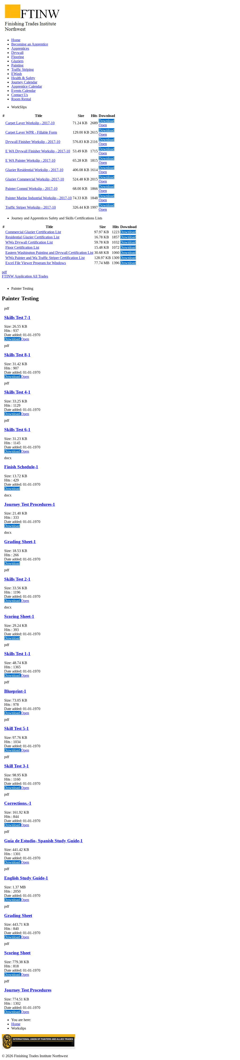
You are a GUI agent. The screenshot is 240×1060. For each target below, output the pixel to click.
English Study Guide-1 (26, 878)
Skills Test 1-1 (17, 653)
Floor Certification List (22, 247)
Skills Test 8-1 (17, 354)
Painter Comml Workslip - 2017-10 (31, 189)
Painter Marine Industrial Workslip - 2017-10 (38, 198)
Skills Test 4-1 (17, 392)
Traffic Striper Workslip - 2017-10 (30, 207)
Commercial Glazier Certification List (33, 232)
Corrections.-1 (17, 803)
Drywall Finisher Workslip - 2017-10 (32, 142)
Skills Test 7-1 (17, 317)
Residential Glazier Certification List (32, 237)
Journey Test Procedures (27, 990)
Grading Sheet (18, 915)
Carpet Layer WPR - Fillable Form (31, 132)
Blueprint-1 (15, 691)
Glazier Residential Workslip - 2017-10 (34, 170)
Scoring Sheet (17, 952)
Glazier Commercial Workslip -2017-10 (34, 179)
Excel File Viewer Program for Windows (35, 263)
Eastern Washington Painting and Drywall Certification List (49, 253)
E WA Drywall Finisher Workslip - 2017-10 (37, 151)
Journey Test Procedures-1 (29, 504)
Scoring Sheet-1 (19, 616)
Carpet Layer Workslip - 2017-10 (30, 123)
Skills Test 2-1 (17, 579)
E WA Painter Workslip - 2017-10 (30, 160)
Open (103, 125)
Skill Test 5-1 (16, 728)
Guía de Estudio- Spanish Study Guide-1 (43, 840)
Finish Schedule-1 (21, 466)
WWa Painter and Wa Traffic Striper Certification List (45, 258)
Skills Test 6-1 (17, 429)
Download (106, 121)
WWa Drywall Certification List (29, 242)
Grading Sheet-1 (20, 541)
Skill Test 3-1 (16, 765)
